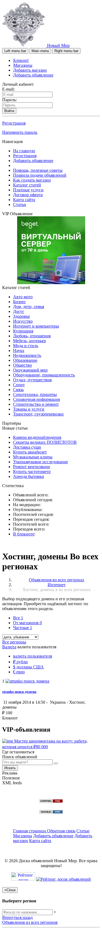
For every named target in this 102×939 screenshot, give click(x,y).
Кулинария (23, 331)
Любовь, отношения (32, 336)
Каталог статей (27, 185)
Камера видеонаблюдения (37, 437)
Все (18, 618)
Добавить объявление (33, 75)
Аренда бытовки (28, 476)
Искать (10, 768)
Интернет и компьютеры (36, 326)
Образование (25, 360)
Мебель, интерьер (29, 340)
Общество (22, 365)
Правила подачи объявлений (39, 175)
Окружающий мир (30, 370)
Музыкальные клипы (32, 457)
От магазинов (27, 622)
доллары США (28, 667)
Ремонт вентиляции (31, 466)
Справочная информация (36, 399)
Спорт (19, 384)
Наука (18, 350)
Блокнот (21, 60)
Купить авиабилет (30, 452)
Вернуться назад (17, 917)
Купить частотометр (32, 471)
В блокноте (23, 534)
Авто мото (23, 296)
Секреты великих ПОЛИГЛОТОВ (45, 442)
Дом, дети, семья (28, 306)
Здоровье (21, 316)
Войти (9, 111)
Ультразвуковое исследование (40, 461)
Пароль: (9, 99)
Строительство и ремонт (36, 404)
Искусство (23, 321)
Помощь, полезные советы (38, 170)
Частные (22, 627)
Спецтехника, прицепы (35, 394)
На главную (24, 150)
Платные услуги (28, 190)
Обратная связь (61, 831)
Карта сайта (24, 199)
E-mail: (8, 89)
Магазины (22, 65)
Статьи (19, 204)
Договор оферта (28, 194)
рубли (20, 661)
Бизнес (19, 301)
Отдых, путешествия (32, 379)
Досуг (18, 311)
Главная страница (30, 831)
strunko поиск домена (19, 692)
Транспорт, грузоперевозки (38, 414)
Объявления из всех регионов (30, 922)
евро (19, 672)
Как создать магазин (32, 180)
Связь (18, 389)
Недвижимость (27, 355)
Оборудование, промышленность (44, 375)
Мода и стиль (25, 345)
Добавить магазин (30, 70)
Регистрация (14, 123)
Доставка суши (27, 447)
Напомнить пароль (19, 132)
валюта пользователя (32, 656)
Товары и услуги (28, 409)
